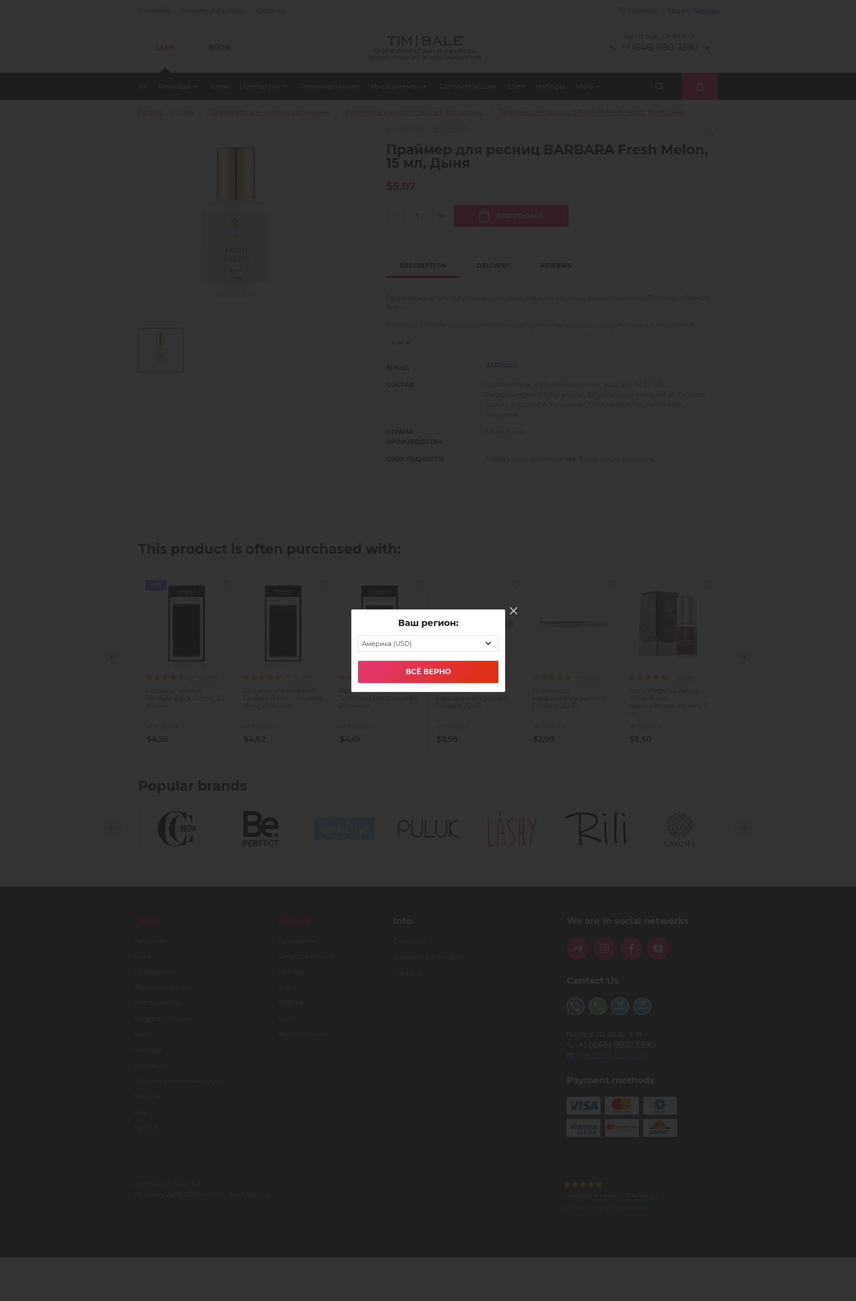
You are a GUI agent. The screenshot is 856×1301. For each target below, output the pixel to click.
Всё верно (428, 671)
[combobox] (428, 643)
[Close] (513, 611)
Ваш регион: (428, 622)
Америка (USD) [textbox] (387, 644)
